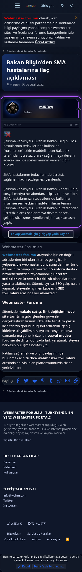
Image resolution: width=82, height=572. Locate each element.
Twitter (8, 500)
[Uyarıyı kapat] (76, 18)
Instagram (10, 505)
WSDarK (16, 523)
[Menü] (17, 5)
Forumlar (9, 462)
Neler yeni (10, 467)
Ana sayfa (53, 539)
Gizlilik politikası (15, 539)
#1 (77, 125)
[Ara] (72, 5)
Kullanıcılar (10, 472)
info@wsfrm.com (14, 495)
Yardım (36, 539)
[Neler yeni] (62, 5)
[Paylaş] (71, 125)
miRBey (15, 85)
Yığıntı (7, 440)
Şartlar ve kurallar (39, 533)
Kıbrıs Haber (22, 440)
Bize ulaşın (14, 533)
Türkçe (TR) (38, 523)
